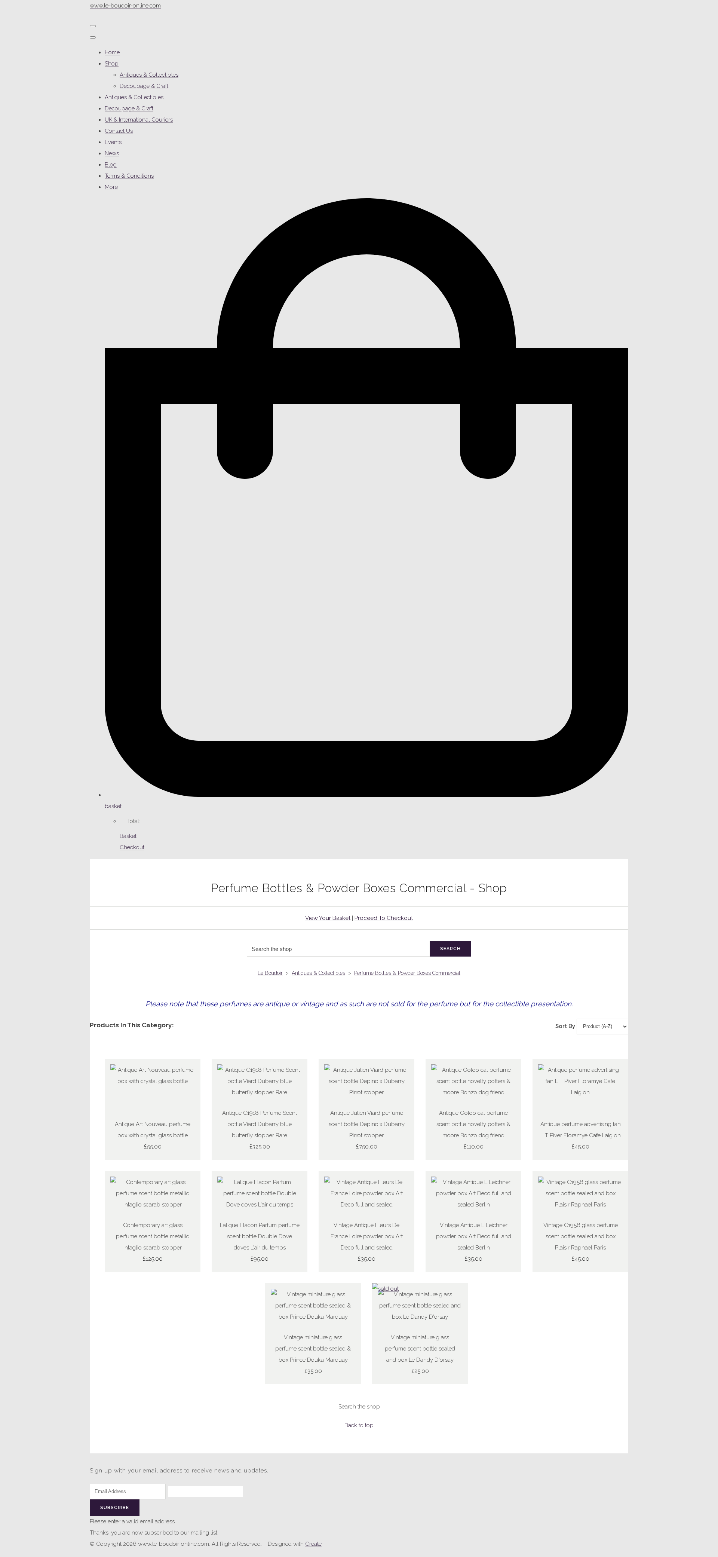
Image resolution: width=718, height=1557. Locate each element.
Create (313, 1544)
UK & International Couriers (139, 119)
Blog (111, 164)
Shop (112, 63)
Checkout (132, 847)
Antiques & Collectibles (149, 74)
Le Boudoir (270, 973)
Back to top (359, 1425)
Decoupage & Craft (144, 86)
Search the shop (359, 1406)
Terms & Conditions (129, 175)
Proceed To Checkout (384, 918)
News (112, 153)
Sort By (565, 1026)
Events (113, 142)
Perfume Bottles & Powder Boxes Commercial (407, 973)
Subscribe (114, 1507)
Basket (128, 836)
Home (112, 52)
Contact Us (119, 131)
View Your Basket (327, 918)
